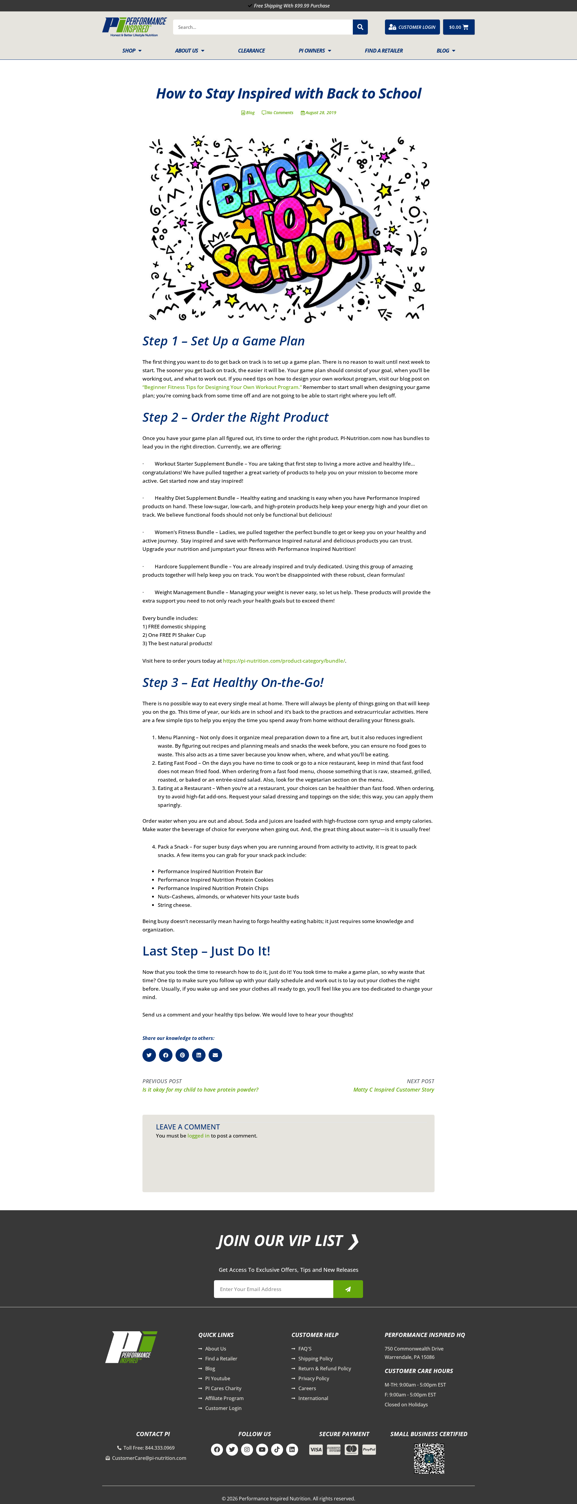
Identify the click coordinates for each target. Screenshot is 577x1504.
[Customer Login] (392, 27)
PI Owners (312, 50)
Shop (128, 50)
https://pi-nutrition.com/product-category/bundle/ (284, 660)
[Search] (360, 27)
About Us (186, 50)
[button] (149, 1055)
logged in (199, 1135)
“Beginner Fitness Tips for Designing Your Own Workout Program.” (222, 387)
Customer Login (416, 27)
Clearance (251, 50)
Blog (443, 50)
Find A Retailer (384, 50)
